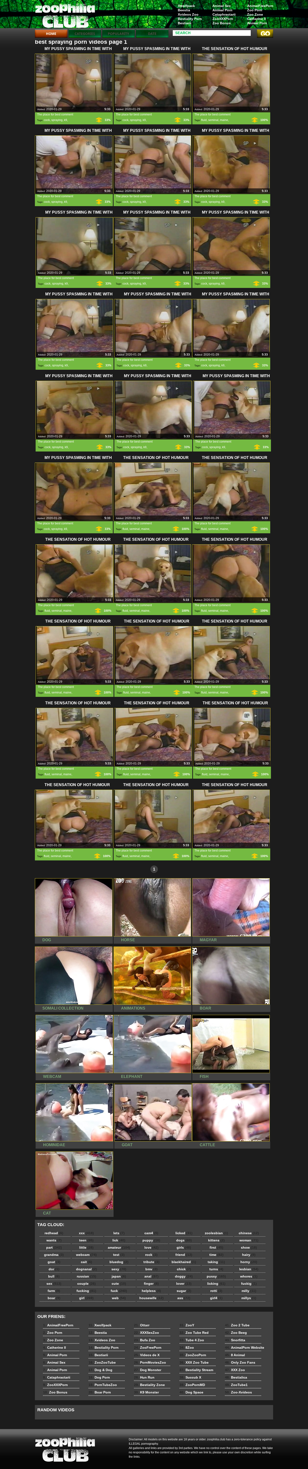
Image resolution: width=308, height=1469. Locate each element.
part (54, 1247)
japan (119, 1276)
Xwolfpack (186, 6)
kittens (216, 1240)
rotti (216, 1291)
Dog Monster (147, 1370)
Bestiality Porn (190, 19)
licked (183, 1233)
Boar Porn (100, 1392)
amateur (119, 1247)
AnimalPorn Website (244, 1347)
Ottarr (141, 1325)
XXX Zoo (235, 1370)
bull (54, 1276)
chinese (249, 1233)
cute (119, 1283)
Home (51, 33)
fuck (119, 1291)
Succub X (190, 1377)
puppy (151, 1240)
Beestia (184, 10)
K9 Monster (146, 1392)
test (119, 1255)
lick (118, 1240)
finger (151, 1283)
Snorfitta (235, 1340)
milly (249, 1291)
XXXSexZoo (146, 1333)
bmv (151, 1269)
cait (86, 1262)
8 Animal (235, 1355)
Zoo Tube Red (194, 1333)
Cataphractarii (224, 14)
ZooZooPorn (193, 1355)
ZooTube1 (236, 1385)
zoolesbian (216, 1233)
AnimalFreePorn (260, 6)
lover (184, 1283)
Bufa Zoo (144, 1340)
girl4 (216, 1298)
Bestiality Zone (149, 1385)
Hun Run (144, 1377)
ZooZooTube (102, 1362)
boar (54, 1298)
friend (183, 1255)
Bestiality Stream (196, 1370)
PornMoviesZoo (150, 1362)
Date (152, 33)
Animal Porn (257, 23)
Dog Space (191, 1392)
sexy (118, 1269)
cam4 (151, 1233)
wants (54, 1240)
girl (86, 1298)
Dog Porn (99, 1377)
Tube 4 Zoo (192, 1340)
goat (54, 1262)
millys (248, 1298)
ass (183, 1298)
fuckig (249, 1283)
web (119, 1298)
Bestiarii (184, 23)
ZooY (187, 1325)
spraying (57, 120)
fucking (86, 1291)
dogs (184, 1240)
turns (216, 1269)
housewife (151, 1298)
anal (151, 1276)
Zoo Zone (255, 14)
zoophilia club (65, 15)
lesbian (248, 1269)
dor (54, 1269)
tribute (151, 1262)
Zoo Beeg (236, 1333)
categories (85, 33)
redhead (54, 1233)
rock (151, 1255)
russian (86, 1276)
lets (119, 1233)
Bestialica (236, 1377)
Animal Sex (221, 6)
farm (54, 1291)
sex (53, 1283)
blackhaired (184, 1262)
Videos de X (147, 1355)
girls (184, 1247)
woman (248, 1240)
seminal (213, 120)
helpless (151, 1291)
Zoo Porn (254, 10)
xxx (86, 1233)
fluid (204, 120)
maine (224, 120)
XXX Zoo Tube (194, 1362)
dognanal (86, 1269)
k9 (65, 120)
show (249, 1247)
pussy (216, 1276)
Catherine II (256, 19)
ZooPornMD (192, 1385)
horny (248, 1262)
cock (47, 120)
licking (216, 1283)
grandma (54, 1255)
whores (248, 1276)
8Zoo (187, 1347)
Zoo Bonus (221, 23)
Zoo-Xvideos (238, 1392)
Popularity (118, 33)
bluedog (118, 1262)
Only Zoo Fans (240, 1362)
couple (86, 1283)
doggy (184, 1276)
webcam (86, 1255)
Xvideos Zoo (188, 14)
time (216, 1255)
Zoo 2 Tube (237, 1325)
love (151, 1247)
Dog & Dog (100, 1370)
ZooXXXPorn (222, 19)
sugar (184, 1291)
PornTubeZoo (103, 1385)
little (86, 1247)
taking (216, 1262)
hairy (249, 1255)
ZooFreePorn (147, 1347)
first (216, 1247)
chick (184, 1269)
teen (86, 1240)
